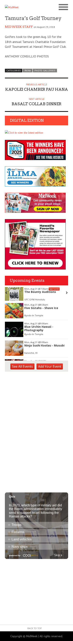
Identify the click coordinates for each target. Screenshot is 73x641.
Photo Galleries (44, 70)
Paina (28, 70)
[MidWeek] (20, 7)
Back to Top (34, 628)
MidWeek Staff (19, 27)
